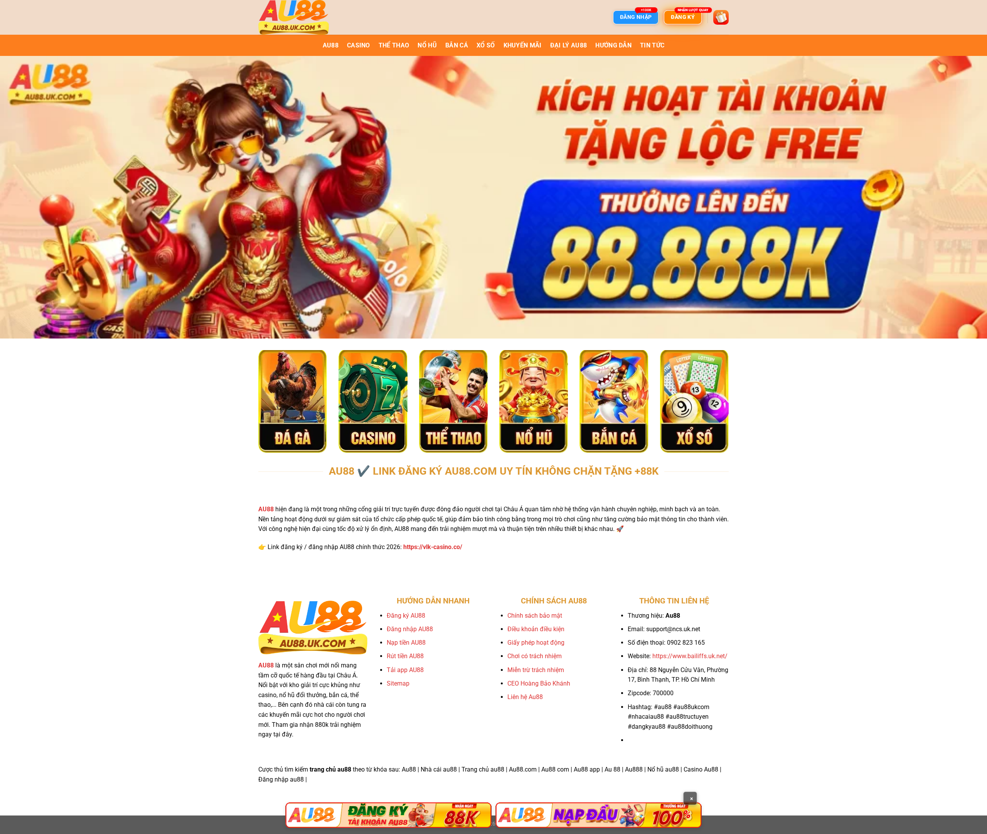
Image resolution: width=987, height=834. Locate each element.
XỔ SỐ (486, 45)
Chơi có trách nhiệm (534, 656)
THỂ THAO (394, 45)
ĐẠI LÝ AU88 (568, 45)
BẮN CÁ (456, 45)
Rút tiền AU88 (405, 656)
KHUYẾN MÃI (523, 45)
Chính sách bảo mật (534, 615)
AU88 (331, 45)
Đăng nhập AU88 (410, 629)
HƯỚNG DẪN (613, 45)
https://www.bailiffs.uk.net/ (690, 656)
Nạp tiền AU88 (406, 642)
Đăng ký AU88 (406, 615)
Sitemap (398, 683)
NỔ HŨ (427, 45)
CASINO (358, 45)
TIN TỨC (652, 45)
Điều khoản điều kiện (535, 629)
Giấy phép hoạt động (535, 642)
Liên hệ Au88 (525, 697)
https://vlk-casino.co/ (432, 547)
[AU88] (388, 815)
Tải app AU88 (405, 670)
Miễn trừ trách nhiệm (535, 670)
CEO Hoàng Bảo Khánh (538, 683)
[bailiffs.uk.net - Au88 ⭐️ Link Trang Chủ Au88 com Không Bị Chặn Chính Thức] (296, 17)
